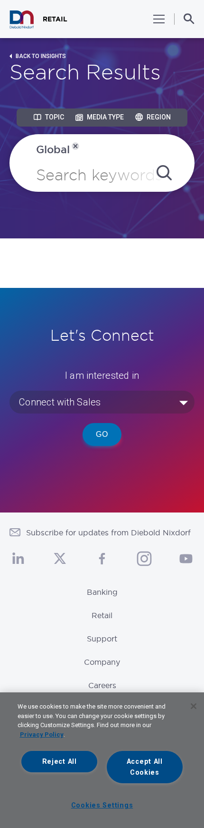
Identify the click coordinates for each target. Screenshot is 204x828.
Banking (102, 592)
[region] (102, 760)
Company (102, 662)
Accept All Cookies (145, 767)
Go (102, 434)
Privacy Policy (42, 734)
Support (102, 638)
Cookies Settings (102, 805)
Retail (102, 615)
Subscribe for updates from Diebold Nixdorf (108, 532)
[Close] (193, 706)
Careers (102, 685)
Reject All (59, 762)
